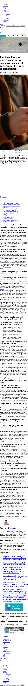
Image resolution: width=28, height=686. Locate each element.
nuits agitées (8, 267)
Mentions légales (7, 640)
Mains (7, 17)
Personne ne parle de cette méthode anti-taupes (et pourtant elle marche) (14, 563)
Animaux (5, 21)
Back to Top (3, 658)
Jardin (4, 7)
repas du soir (17, 450)
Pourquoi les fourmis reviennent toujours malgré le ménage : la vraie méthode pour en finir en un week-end (15, 557)
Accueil (5, 4)
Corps (7, 16)
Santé (4, 10)
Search (22, 25)
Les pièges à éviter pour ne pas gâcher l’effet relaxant (10, 216)
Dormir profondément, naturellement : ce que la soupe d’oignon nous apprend (10, 220)
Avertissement (6, 642)
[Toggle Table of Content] (1, 200)
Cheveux (8, 13)
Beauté (5, 11)
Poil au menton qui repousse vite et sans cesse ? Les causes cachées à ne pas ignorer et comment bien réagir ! (15, 584)
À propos (5, 636)
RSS (4, 644)
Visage (8, 14)
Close (1, 662)
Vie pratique (6, 20)
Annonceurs (6, 639)
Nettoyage (5, 6)
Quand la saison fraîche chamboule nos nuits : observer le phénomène (11, 204)
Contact (5, 643)
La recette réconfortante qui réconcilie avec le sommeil (10, 209)
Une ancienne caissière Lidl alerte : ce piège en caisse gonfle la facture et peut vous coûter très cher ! (15, 577)
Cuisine (5, 8)
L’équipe (5, 637)
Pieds (7, 18)
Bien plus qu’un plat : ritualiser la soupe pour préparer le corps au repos (11, 213)
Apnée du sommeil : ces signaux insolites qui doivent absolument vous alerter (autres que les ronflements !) (15, 591)
